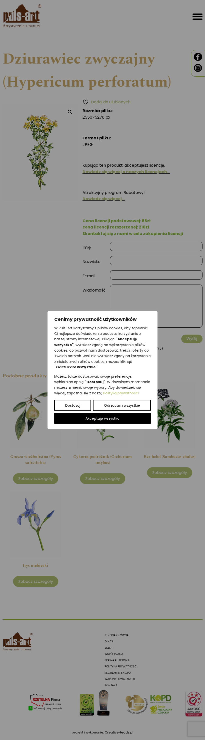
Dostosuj (72, 405)
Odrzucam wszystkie (122, 405)
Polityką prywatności (121, 392)
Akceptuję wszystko (103, 418)
